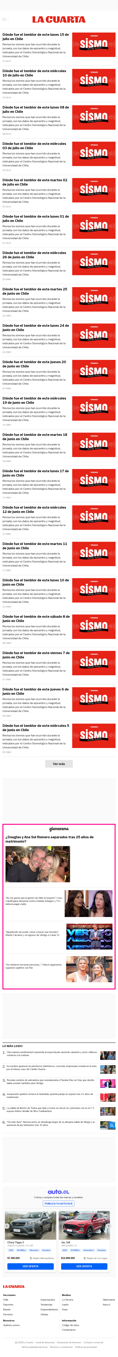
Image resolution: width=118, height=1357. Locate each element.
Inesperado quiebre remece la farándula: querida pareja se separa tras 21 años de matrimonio (50, 1096)
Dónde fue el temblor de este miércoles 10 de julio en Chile (34, 73)
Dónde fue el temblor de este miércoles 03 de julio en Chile (34, 146)
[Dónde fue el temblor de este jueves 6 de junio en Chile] (94, 700)
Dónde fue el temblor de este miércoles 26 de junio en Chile (34, 255)
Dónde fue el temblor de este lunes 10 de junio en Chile (35, 582)
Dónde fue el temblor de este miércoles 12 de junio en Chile (34, 509)
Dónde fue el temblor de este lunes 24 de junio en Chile (35, 328)
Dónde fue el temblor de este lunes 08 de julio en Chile (35, 109)
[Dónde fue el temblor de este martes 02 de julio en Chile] (94, 190)
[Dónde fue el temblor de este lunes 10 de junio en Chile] (94, 590)
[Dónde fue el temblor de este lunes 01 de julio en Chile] (94, 227)
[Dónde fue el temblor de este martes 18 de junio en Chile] (94, 445)
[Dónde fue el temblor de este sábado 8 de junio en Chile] (94, 627)
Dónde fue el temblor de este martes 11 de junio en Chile (34, 546)
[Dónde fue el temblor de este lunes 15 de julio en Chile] (94, 45)
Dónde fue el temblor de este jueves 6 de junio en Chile (35, 691)
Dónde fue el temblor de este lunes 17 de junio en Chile (35, 473)
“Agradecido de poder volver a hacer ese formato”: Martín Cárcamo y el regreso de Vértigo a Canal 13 (32, 934)
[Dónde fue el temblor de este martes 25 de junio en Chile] (94, 299)
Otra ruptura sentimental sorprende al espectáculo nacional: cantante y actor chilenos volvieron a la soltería (52, 1054)
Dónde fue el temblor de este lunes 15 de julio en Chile (35, 37)
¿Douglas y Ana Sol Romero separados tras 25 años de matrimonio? (50, 839)
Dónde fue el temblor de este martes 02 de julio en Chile (34, 182)
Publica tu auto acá (58, 1203)
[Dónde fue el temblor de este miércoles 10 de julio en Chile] (94, 81)
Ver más (59, 764)
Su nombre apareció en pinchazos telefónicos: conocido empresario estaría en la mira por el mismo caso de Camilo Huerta (51, 1068)
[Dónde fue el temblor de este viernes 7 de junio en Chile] (94, 663)
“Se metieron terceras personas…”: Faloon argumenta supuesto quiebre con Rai (33, 966)
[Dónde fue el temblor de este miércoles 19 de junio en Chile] (94, 409)
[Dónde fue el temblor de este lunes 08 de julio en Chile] (94, 118)
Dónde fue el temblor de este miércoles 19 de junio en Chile (34, 400)
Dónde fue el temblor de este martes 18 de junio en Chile (34, 437)
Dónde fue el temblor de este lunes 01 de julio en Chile (35, 218)
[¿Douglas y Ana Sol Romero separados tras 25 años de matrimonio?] (59, 864)
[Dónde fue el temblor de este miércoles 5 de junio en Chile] (94, 736)
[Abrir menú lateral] (5, 19)
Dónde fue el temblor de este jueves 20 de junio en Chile (34, 364)
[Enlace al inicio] (59, 830)
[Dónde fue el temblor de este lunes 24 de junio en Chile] (94, 336)
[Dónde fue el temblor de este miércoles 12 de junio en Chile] (94, 518)
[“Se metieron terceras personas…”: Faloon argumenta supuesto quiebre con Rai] (89, 969)
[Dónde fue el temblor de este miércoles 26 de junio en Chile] (94, 263)
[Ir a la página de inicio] (59, 19)
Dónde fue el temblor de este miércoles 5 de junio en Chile (35, 728)
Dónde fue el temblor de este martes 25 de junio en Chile (34, 291)
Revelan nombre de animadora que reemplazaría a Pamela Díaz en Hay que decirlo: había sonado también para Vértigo (51, 1082)
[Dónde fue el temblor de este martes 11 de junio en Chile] (94, 554)
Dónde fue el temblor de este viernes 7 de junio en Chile (36, 655)
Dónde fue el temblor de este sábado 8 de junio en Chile (36, 619)
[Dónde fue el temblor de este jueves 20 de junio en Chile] (94, 372)
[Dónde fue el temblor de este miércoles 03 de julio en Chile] (94, 154)
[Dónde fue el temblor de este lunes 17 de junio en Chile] (94, 481)
